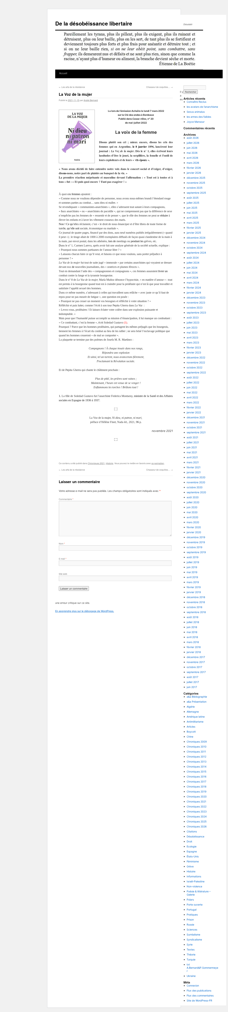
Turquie (191, 959)
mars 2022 (193, 402)
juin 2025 (192, 207)
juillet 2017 (193, 682)
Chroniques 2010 (196, 746)
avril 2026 (192, 157)
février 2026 (194, 167)
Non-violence (194, 886)
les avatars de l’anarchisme (202, 106)
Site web (63, 573)
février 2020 (194, 527)
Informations (194, 876)
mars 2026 (193, 162)
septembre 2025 (196, 192)
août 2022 (192, 377)
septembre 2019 (196, 552)
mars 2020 (193, 522)
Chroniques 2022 (196, 806)
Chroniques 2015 (196, 771)
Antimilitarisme (195, 721)
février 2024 (194, 287)
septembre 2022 (196, 372)
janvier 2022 (194, 412)
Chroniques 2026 (197, 826)
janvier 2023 (194, 352)
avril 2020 (192, 517)
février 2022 (194, 407)
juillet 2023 (193, 322)
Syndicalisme (194, 939)
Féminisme (193, 861)
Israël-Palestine (195, 881)
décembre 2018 (196, 597)
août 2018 (192, 617)
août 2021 (192, 437)
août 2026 (193, 137)
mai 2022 (192, 392)
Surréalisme (193, 934)
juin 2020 (192, 507)
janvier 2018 (194, 652)
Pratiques (192, 914)
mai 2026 (192, 152)
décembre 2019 (196, 537)
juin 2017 (192, 687)
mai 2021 (192, 452)
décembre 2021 (196, 417)
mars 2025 (193, 222)
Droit (189, 841)
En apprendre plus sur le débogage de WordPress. (84, 611)
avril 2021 (192, 457)
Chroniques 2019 (196, 791)
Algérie (191, 706)
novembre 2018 (196, 602)
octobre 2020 (195, 487)
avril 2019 (192, 577)
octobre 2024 (195, 247)
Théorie (191, 954)
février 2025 (194, 227)
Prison (190, 919)
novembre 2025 (196, 182)
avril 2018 (192, 637)
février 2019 (194, 587)
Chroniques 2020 (197, 796)
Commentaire (66, 499)
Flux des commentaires (200, 995)
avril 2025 (192, 217)
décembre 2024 (196, 237)
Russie (190, 924)
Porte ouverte (195, 904)
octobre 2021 (194, 427)
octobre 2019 (194, 547)
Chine (190, 736)
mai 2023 (192, 332)
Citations (192, 831)
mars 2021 (193, 462)
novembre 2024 (196, 242)
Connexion (193, 985)
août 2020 (193, 497)
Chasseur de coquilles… (159, 86)
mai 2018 (192, 632)
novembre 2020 (196, 482)
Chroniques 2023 (197, 811)
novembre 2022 (196, 362)
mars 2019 (193, 582)
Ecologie (191, 846)
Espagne (192, 851)
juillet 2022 (193, 382)
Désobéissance (195, 836)
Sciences (192, 929)
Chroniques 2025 (197, 821)
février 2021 (194, 467)
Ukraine (191, 975)
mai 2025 (192, 212)
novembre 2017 (196, 662)
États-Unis (193, 856)
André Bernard (91, 100)
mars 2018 (193, 642)
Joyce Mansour (195, 121)
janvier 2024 (194, 292)
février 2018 (194, 647)
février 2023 (194, 347)
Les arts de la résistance (72, 86)
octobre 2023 (195, 307)
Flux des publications (199, 990)
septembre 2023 (196, 312)
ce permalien (157, 463)
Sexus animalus (196, 111)
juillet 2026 (193, 142)
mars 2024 (193, 282)
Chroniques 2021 (96, 463)
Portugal (191, 909)
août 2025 (193, 197)
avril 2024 (192, 277)
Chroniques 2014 (196, 766)
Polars (190, 899)
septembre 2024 (196, 252)
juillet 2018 (193, 622)
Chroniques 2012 (196, 756)
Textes (191, 949)
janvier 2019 (194, 592)
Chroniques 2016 (196, 776)
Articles (191, 726)
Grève (190, 866)
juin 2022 (192, 387)
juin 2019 (192, 567)
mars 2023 (193, 342)
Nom (62, 543)
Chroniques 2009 (197, 741)
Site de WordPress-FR (199, 1000)
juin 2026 (192, 147)
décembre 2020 (196, 477)
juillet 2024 (193, 262)
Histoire (109, 463)
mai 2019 (192, 572)
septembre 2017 (196, 672)
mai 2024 (192, 272)
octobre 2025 (195, 187)
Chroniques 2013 (196, 761)
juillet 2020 (193, 502)
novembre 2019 (196, 542)
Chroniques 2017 (196, 781)
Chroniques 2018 (196, 786)
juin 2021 (192, 447)
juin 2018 (192, 627)
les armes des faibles (199, 116)
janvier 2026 (194, 172)
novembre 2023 (196, 302)
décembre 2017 (196, 657)
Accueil (63, 73)
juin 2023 (192, 327)
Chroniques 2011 (196, 751)
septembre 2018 (196, 612)
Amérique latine (196, 716)
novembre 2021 (196, 422)
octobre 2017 (194, 667)
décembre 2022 (196, 357)
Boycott (191, 731)
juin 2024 (192, 267)
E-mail (62, 558)
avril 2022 (192, 397)
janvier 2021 (194, 472)
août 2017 (192, 677)
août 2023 (193, 317)
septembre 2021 (196, 432)
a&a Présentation (196, 701)
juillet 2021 (193, 442)
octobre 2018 (194, 607)
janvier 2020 (194, 532)
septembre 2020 (196, 492)
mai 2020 (192, 512)
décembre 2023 (196, 297)
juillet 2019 (193, 562)
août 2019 (192, 557)
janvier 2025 (194, 232)
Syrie (190, 944)
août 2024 (193, 257)
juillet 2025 (193, 202)
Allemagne (193, 711)
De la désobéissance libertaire (93, 23)
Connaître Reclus (196, 101)
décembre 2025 (196, 177)
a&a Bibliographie (197, 696)
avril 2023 (192, 337)
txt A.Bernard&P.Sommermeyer (202, 967)
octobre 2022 (194, 367)
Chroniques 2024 (197, 816)
